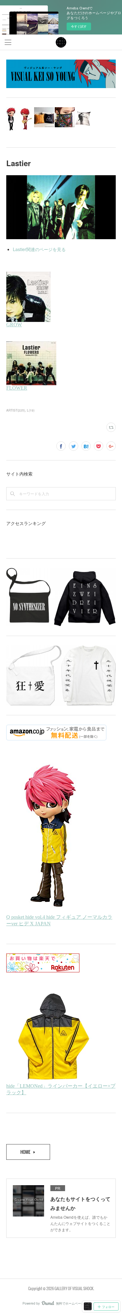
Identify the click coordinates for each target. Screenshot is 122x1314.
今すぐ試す (79, 26)
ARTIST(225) (15, 410)
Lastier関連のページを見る (39, 249)
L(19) (30, 410)
